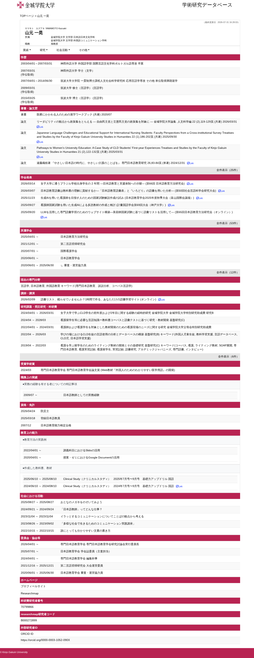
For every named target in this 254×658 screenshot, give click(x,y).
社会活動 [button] (62, 50)
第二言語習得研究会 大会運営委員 (82, 565)
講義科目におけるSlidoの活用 (81, 450)
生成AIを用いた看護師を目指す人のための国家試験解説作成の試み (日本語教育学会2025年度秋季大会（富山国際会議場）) (117, 197)
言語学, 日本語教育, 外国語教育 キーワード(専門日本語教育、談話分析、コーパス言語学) (76, 285)
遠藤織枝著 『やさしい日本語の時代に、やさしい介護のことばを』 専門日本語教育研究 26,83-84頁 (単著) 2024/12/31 (111, 162)
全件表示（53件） (227, 223)
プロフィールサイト (33, 586)
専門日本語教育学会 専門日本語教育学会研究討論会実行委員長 (100, 544)
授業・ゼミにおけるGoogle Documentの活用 (91, 457)
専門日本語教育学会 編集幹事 (79, 558)
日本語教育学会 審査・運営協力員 (82, 572)
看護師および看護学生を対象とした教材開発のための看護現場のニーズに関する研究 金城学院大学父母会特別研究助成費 (136, 327)
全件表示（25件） (227, 170)
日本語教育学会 (70, 258)
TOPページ (27, 15)
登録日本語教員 (50, 418)
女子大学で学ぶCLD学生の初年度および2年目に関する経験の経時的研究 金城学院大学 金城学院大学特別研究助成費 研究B (137, 312)
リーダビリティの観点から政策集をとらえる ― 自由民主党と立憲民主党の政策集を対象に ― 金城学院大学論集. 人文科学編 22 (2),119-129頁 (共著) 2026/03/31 (137, 121)
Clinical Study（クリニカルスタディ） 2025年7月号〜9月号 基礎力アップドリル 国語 (118, 478)
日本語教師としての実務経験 (81, 395)
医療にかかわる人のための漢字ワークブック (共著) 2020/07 (74, 114)
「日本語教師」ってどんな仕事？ (81, 509)
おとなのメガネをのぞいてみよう (81, 502)
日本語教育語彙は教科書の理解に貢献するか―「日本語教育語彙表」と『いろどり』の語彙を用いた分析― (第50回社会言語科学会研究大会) (128, 190)
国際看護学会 (69, 251)
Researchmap (29, 593)
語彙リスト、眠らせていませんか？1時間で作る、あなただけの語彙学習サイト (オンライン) (98, 299)
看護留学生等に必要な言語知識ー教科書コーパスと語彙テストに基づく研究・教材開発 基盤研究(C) (123, 320)
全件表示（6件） (228, 356)
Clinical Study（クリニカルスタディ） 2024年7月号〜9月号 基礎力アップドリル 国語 (118, 486)
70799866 (27, 606)
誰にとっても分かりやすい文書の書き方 (86, 530)
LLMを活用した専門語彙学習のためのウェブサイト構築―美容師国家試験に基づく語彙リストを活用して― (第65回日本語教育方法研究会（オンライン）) (137, 212)
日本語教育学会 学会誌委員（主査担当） (86, 551)
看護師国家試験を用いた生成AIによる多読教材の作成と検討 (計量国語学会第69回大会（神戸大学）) (103, 205)
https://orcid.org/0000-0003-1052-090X (45, 640)
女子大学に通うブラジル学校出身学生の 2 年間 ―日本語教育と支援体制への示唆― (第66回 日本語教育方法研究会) (113, 183)
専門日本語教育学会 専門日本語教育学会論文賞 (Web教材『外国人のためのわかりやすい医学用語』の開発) (108, 370)
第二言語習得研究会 (73, 243)
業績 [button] (26, 50)
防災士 (45, 411)
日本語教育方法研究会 (74, 236)
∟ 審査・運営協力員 (73, 265)
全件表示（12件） (227, 272)
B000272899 (29, 620)
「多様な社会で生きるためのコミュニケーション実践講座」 (98, 523)
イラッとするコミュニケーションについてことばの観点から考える (102, 516)
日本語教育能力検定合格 (56, 425)
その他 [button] (83, 50)
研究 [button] (42, 50)
